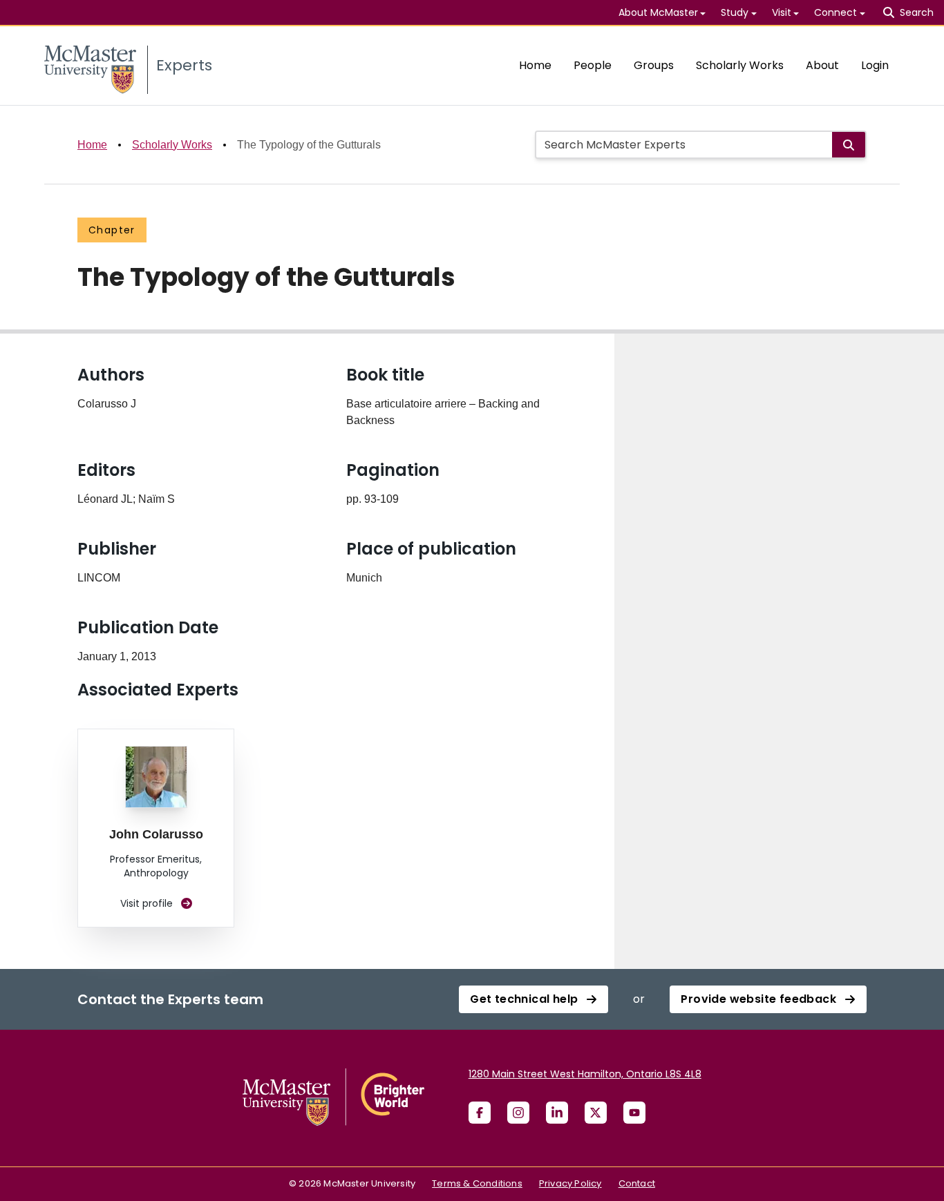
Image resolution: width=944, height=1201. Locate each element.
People (593, 65)
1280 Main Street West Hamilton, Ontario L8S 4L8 (585, 1073)
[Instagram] (518, 1113)
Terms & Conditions (477, 1183)
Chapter (111, 230)
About (822, 65)
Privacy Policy (570, 1183)
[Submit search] (848, 144)
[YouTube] (634, 1113)
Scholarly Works (740, 65)
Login (875, 65)
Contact (637, 1183)
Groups (654, 65)
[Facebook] (480, 1113)
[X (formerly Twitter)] (596, 1113)
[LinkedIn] (557, 1113)
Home (535, 65)
